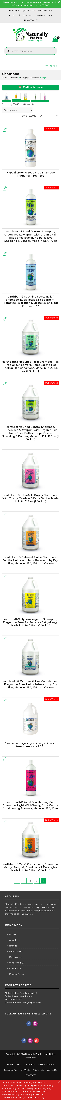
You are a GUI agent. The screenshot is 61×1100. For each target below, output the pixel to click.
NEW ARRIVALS (46, 1064)
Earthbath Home (33, 87)
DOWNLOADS (26, 15)
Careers (52, 1070)
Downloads (15, 957)
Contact (30, 1075)
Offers (30, 1064)
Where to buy (16, 962)
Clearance (10, 1070)
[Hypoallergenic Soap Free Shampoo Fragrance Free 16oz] (30, 148)
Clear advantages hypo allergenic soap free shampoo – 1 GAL (30, 745)
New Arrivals (16, 951)
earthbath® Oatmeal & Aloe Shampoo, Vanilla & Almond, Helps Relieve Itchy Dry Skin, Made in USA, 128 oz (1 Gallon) (30, 560)
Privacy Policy (16, 974)
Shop (20, 1064)
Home (12, 934)
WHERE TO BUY (45, 15)
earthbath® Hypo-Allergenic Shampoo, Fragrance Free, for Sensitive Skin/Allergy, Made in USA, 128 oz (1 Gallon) (30, 622)
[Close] (59, 2)
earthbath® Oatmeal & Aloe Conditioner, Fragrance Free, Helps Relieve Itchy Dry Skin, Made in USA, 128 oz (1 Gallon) (30, 684)
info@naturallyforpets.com (23, 10)
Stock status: (29, 115)
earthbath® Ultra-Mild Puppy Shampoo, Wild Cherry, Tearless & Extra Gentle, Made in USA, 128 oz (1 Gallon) (30, 498)
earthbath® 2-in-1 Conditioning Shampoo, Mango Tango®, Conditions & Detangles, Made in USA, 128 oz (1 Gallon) (30, 867)
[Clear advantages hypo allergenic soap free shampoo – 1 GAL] (30, 719)
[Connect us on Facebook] (9, 15)
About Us (14, 940)
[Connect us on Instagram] (14, 15)
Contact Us (15, 968)
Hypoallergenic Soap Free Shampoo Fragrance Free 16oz (30, 174)
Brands (13, 945)
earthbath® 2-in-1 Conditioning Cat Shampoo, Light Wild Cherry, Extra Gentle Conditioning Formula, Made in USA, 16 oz (30, 805)
